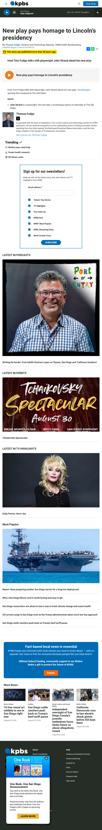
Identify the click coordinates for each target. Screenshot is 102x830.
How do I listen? (72, 772)
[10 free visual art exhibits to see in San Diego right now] (15, 695)
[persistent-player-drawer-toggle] (98, 12)
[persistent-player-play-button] (7, 12)
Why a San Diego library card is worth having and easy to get (32, 598)
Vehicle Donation (39, 824)
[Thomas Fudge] (8, 119)
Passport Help (71, 776)
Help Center (70, 781)
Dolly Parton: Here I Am (14, 513)
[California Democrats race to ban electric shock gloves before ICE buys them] (87, 695)
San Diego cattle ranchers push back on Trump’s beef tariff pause (34, 623)
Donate (51, 672)
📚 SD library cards (14, 157)
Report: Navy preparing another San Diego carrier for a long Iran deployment (40, 589)
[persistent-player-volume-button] (14, 12)
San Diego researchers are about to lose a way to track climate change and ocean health (46, 606)
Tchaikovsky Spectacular (15, 438)
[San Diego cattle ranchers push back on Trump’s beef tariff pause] (39, 695)
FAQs (68, 767)
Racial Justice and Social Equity (61, 705)
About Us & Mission (40, 754)
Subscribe (51, 242)
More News (11, 685)
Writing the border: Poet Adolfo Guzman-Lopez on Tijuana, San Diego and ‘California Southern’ (49, 362)
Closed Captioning (73, 759)
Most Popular (10, 524)
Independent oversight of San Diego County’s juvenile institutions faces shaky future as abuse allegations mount (63, 720)
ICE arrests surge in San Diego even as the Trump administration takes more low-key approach (49, 614)
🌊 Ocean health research (17, 152)
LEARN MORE (28, 816)
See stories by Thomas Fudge (31, 134)
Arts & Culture (9, 704)
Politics (30, 704)
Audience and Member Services (78, 754)
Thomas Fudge (12, 45)
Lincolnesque (83, 90)
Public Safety (81, 704)
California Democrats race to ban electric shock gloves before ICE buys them (86, 715)
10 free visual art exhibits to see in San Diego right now (14, 712)
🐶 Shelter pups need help (17, 147)
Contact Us (70, 763)
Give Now (91, 3)
